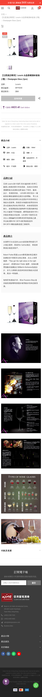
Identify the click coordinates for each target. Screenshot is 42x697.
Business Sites (8, 626)
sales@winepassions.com (12, 622)
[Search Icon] (9, 8)
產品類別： (5, 91)
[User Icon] (32, 8)
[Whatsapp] (14, 654)
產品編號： (5, 88)
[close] (40, 3)
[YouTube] (19, 654)
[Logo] (21, 8)
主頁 (3, 14)
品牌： (4, 84)
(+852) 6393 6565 (9, 619)
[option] (21, 46)
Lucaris (18, 84)
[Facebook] (3, 654)
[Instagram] (8, 654)
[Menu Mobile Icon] (2, 8)
